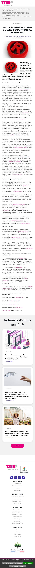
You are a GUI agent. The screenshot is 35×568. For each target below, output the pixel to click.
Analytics (22, 209)
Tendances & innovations (22, 36)
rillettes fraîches (18, 297)
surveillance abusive (14, 134)
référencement (17, 174)
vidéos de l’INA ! (19, 307)
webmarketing (18, 191)
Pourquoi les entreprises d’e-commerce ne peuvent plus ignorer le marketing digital (17, 357)
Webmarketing (17, 38)
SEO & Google (8, 36)
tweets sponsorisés (7, 198)
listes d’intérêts (25, 223)
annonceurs (5, 210)
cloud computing (24, 89)
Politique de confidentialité (17, 566)
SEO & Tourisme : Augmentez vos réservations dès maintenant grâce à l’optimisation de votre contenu (17, 433)
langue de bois (11, 304)
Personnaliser (28, 563)
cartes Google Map (14, 300)
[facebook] (11, 477)
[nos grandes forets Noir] (17, 541)
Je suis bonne (6, 310)
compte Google (15, 237)
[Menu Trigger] (31, 3)
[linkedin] (23, 477)
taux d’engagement (17, 220)
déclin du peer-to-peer (20, 147)
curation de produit (21, 119)
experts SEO (29, 248)
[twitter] (15, 477)
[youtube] (19, 477)
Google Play (22, 258)
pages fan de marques (19, 204)
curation (25, 112)
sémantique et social (23, 157)
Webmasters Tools (23, 231)
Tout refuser (18, 563)
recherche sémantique (15, 161)
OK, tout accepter (8, 563)
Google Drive (18, 267)
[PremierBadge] (24, 466)
